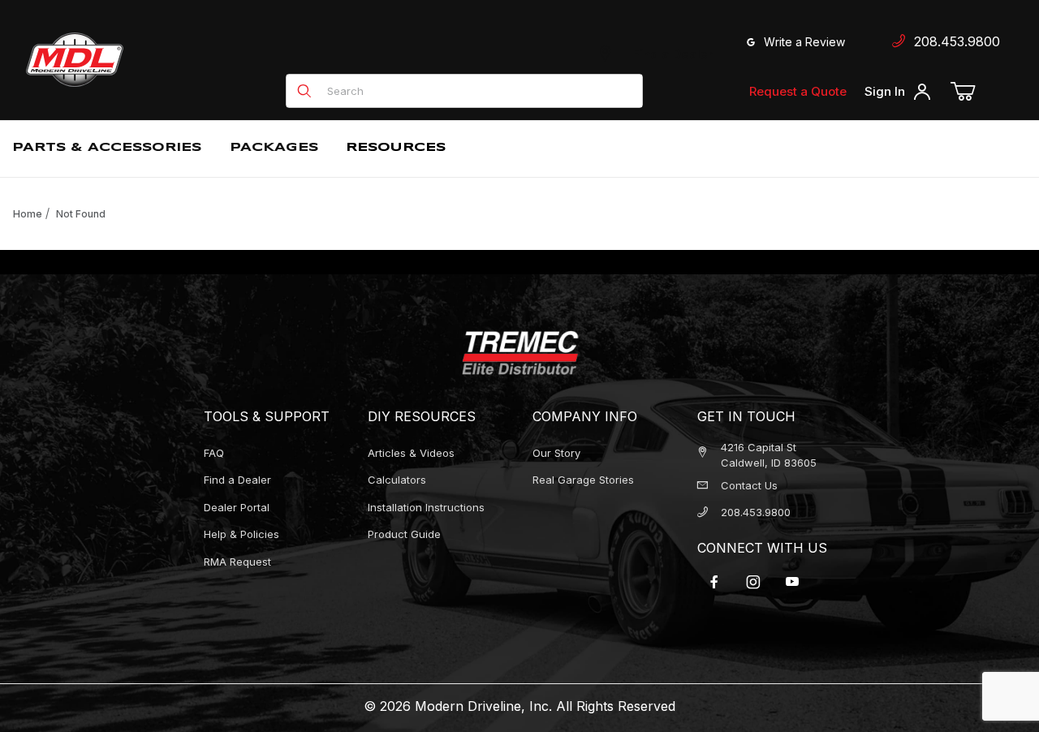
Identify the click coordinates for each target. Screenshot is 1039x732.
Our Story (556, 452)
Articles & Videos (411, 452)
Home (27, 214)
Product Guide (404, 533)
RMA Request (237, 561)
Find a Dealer (670, 54)
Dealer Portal (236, 507)
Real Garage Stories (583, 479)
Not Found (81, 214)
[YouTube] (792, 582)
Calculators (397, 479)
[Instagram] (753, 582)
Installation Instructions (426, 507)
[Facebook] (714, 582)
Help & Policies (241, 533)
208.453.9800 (953, 41)
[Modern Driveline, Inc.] (147, 59)
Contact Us (749, 485)
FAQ (214, 452)
